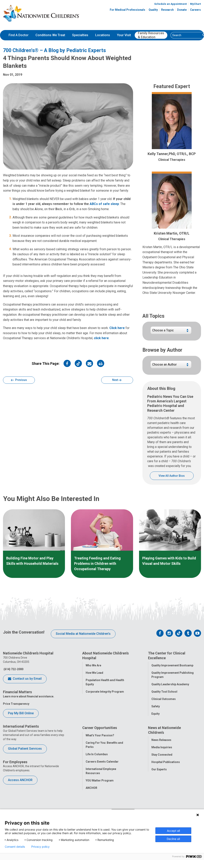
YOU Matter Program (100, 780)
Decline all (173, 839)
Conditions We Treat (50, 35)
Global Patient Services (25, 748)
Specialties (80, 35)
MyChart (195, 4)
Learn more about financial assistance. (28, 696)
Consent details (15, 846)
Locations (102, 35)
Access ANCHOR (20, 780)
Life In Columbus (97, 754)
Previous (21, 379)
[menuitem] (18, 35)
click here (101, 338)
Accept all (173, 830)
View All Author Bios (172, 475)
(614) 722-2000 (13, 669)
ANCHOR (91, 787)
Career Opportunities (99, 728)
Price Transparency (16, 703)
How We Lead (94, 672)
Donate (182, 9)
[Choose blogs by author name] (170, 366)
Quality (153, 9)
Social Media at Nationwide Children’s (83, 634)
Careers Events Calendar (102, 761)
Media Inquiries (161, 747)
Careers (195, 9)
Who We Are (93, 665)
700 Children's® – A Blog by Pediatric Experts (54, 50)
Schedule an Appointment (170, 4)
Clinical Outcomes (163, 699)
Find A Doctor (18, 35)
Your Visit (124, 35)
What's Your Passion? (100, 735)
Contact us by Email (27, 678)
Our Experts (159, 769)
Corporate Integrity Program (105, 691)
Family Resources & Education (151, 35)
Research (167, 9)
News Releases (161, 740)
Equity (155, 713)
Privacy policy (40, 846)
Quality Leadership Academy (170, 684)
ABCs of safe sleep (104, 204)
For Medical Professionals (127, 9)
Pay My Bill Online (21, 713)
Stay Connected (161, 754)
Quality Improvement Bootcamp (172, 665)
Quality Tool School (164, 691)
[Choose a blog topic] (170, 331)
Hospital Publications (165, 762)
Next (115, 379)
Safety (155, 706)
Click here (117, 328)
